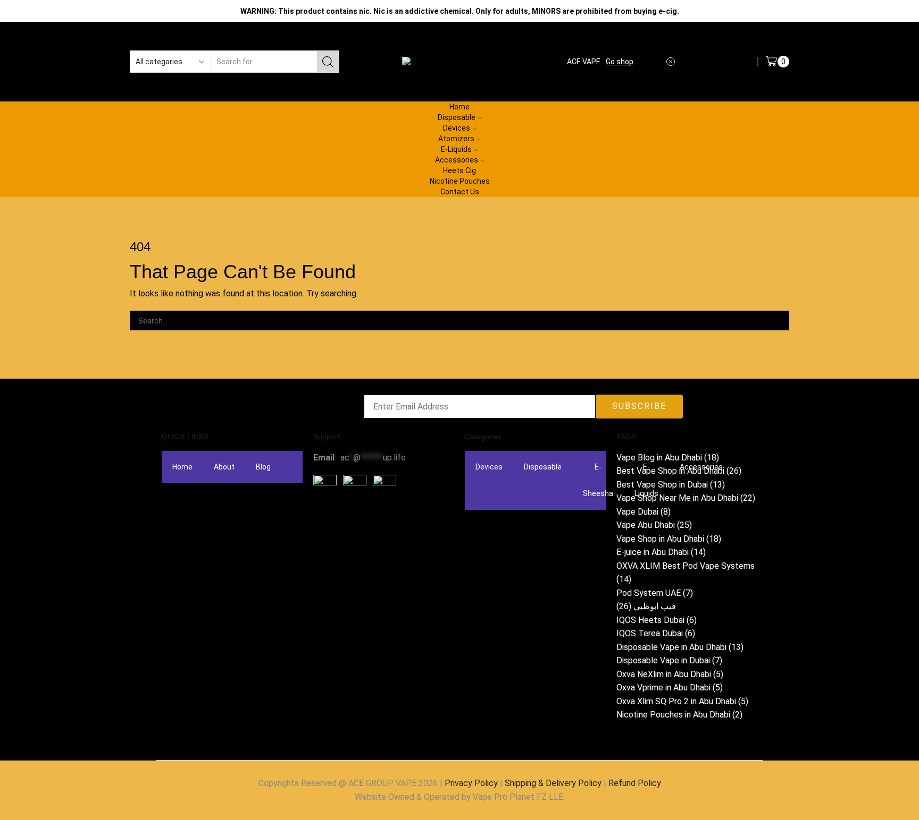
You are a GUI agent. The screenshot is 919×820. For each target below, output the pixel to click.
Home (182, 467)
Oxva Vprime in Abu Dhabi (669, 687)
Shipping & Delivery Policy (553, 783)
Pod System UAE (654, 593)
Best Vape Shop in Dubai (670, 485)
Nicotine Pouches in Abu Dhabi (679, 715)
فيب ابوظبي (646, 606)
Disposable (543, 467)
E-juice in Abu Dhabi (661, 552)
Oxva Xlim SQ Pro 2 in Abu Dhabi (682, 701)
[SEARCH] (779, 320)
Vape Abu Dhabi (654, 525)
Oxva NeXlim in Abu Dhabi (669, 674)
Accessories (456, 160)
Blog (263, 467)
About (224, 467)
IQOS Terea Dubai (655, 633)
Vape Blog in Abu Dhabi (667, 457)
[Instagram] (355, 522)
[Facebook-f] (326, 522)
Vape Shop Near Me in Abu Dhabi (685, 498)
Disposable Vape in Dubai (669, 660)
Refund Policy (634, 783)
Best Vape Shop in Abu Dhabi (678, 471)
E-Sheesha (598, 480)
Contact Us (459, 191)
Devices (489, 467)
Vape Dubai (643, 512)
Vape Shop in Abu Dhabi (668, 539)
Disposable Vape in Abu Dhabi (679, 647)
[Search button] (327, 61)
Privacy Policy (471, 783)
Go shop (619, 61)
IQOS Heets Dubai (656, 620)
